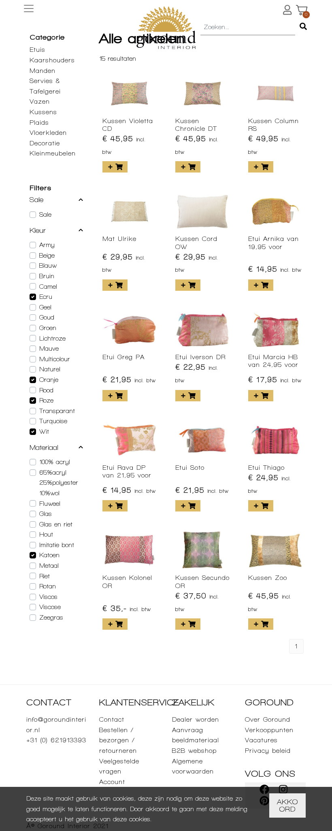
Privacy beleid (268, 750)
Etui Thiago (266, 467)
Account (112, 781)
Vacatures (261, 740)
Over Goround (267, 719)
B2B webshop (194, 750)
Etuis (37, 49)
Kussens (43, 112)
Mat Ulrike (119, 238)
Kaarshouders (52, 60)
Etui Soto (189, 467)
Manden (42, 70)
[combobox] (247, 27)
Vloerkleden (48, 132)
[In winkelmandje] (115, 167)
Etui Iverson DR (200, 357)
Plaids (39, 122)
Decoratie (45, 143)
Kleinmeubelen (53, 153)
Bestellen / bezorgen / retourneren (118, 740)
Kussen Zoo (267, 577)
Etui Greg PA (123, 357)
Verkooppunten (269, 730)
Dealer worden (195, 719)
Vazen (40, 101)
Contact (111, 719)
